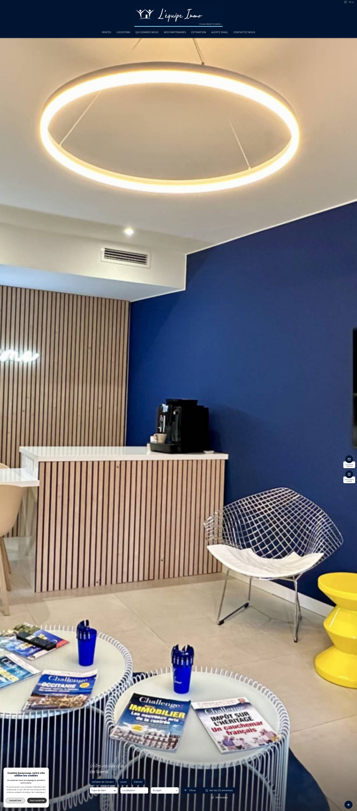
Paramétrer (15, 800)
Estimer (138, 782)
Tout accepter (37, 800)
